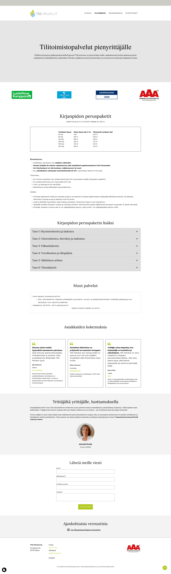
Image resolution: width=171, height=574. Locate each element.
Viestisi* (59, 492)
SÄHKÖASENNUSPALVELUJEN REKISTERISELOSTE (97, 566)
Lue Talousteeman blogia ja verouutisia (85, 529)
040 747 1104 (53, 547)
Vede (109, 376)
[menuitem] (88, 13)
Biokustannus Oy (75, 371)
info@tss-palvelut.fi (55, 553)
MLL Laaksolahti (37, 370)
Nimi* (58, 468)
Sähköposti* (61, 476)
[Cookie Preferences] (4, 570)
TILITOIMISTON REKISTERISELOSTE (68, 566)
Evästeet (52, 558)
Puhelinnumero (62, 484)
